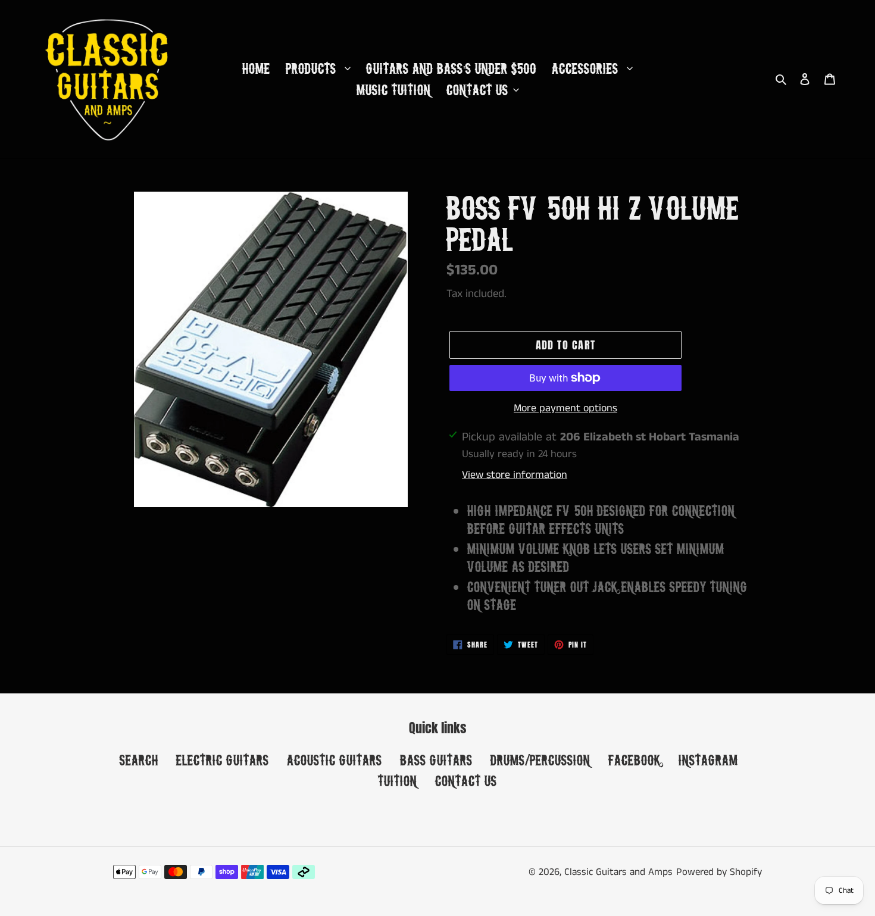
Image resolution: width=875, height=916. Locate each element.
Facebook (634, 760)
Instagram (708, 760)
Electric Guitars (222, 760)
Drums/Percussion (540, 760)
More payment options (565, 408)
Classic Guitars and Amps (618, 872)
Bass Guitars (436, 760)
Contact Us (466, 780)
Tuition (397, 780)
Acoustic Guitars (334, 760)
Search (139, 760)
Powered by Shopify (719, 872)
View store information (514, 475)
